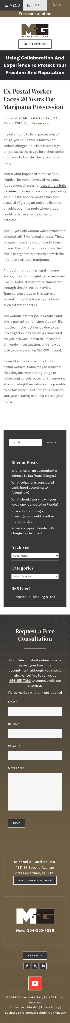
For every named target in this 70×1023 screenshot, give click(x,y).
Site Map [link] (32, 1007)
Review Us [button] (35, 955)
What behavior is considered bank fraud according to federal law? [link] (32, 487)
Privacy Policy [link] (50, 1007)
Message (16, 768)
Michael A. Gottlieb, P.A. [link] (40, 118)
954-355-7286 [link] (20, 680)
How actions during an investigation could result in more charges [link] (32, 516)
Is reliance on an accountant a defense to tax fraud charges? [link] (34, 473)
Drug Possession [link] (36, 123)
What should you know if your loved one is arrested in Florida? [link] (35, 502)
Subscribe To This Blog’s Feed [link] (33, 597)
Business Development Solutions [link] (27, 1012)
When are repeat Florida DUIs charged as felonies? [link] (33, 530)
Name (13, 702)
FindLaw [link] (60, 1012)
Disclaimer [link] (16, 1007)
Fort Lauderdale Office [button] (35, 880)
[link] (35, 31)
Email (14, 746)
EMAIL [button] (37, 5)
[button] (12, 4)
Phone (14, 724)
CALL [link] (60, 5)
